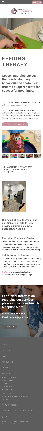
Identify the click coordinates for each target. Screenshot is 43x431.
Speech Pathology (9, 377)
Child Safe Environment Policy (18, 411)
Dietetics (5, 383)
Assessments (7, 390)
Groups (5, 399)
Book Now (37, 2)
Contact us (6, 272)
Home (4, 345)
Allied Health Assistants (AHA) (15, 396)
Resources (7, 362)
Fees (4, 356)
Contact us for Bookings (15, 124)
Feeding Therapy (8, 393)
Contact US (9, 326)
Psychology (7, 386)
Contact (6, 368)
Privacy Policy (9, 405)
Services (6, 374)
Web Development (8, 423)
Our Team (6, 351)
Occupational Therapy (11, 380)
